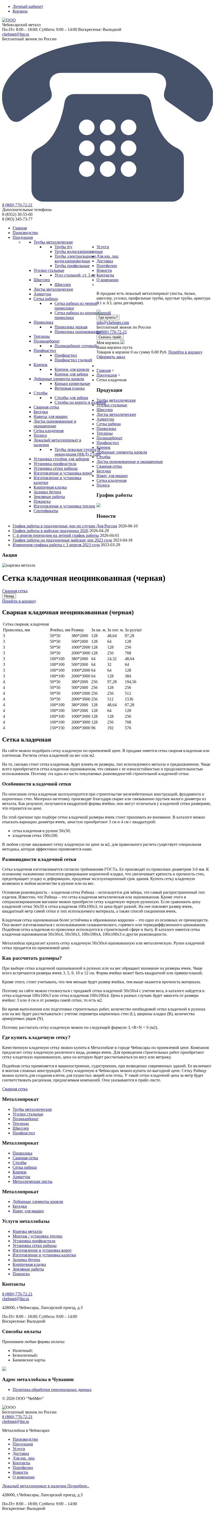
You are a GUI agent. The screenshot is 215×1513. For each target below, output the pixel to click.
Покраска (21, 1274)
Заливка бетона (26, 1259)
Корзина (20, 11)
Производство (25, 1439)
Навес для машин (112, 475)
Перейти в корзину (185, 352)
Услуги (19, 1448)
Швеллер (104, 409)
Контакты (21, 1463)
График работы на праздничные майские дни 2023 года (62, 540)
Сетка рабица (108, 424)
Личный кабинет (28, 6)
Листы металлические (116, 414)
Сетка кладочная (111, 480)
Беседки (103, 471)
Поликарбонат (109, 438)
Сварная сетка (109, 466)
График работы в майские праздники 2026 (50, 530)
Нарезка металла (27, 1231)
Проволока (106, 428)
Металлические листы (32, 1181)
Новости (20, 1472)
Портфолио (23, 1467)
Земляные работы (28, 1269)
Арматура (105, 419)
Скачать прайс (110, 337)
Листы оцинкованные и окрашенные (129, 461)
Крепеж (103, 447)
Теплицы (104, 433)
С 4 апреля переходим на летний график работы (56, 535)
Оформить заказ (110, 357)
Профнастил (107, 442)
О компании (24, 1477)
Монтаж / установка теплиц (37, 1236)
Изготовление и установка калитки (44, 1255)
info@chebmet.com (112, 322)
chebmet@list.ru (15, 34)
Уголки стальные (111, 405)
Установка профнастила (34, 1241)
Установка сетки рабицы (35, 1245)
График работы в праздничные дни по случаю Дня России (65, 526)
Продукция (23, 1444)
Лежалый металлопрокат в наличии (45, 1486)
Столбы (103, 457)
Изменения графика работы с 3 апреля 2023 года (56, 545)
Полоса (103, 485)
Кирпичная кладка (29, 1264)
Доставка (21, 1453)
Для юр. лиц (24, 1458)
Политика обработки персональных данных (52, 1389)
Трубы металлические (116, 400)
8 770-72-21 (17, 205)
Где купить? (108, 317)
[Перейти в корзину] (122, 342)
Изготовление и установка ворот (42, 1250)
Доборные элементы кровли (121, 452)
